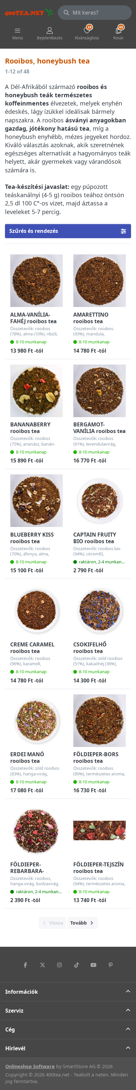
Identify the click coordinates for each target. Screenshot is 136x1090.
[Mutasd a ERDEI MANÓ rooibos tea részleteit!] (36, 720)
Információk (21, 991)
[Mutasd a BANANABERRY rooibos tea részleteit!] (36, 391)
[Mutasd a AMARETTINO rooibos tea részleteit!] (99, 280)
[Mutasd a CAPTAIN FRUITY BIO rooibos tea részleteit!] (99, 500)
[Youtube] (93, 965)
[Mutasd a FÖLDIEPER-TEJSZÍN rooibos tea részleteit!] (99, 830)
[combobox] (95, 12)
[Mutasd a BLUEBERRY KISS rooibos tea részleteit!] (36, 500)
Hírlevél (15, 1048)
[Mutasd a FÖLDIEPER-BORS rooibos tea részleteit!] (99, 720)
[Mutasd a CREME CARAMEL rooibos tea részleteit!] (36, 610)
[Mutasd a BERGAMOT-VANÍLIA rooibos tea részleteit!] (99, 391)
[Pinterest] (110, 965)
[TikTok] (76, 965)
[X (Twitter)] (42, 965)
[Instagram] (59, 965)
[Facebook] (25, 965)
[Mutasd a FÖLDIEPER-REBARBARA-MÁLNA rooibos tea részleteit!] (36, 830)
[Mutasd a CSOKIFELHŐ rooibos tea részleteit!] (99, 610)
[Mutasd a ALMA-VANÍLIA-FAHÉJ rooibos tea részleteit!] (36, 280)
